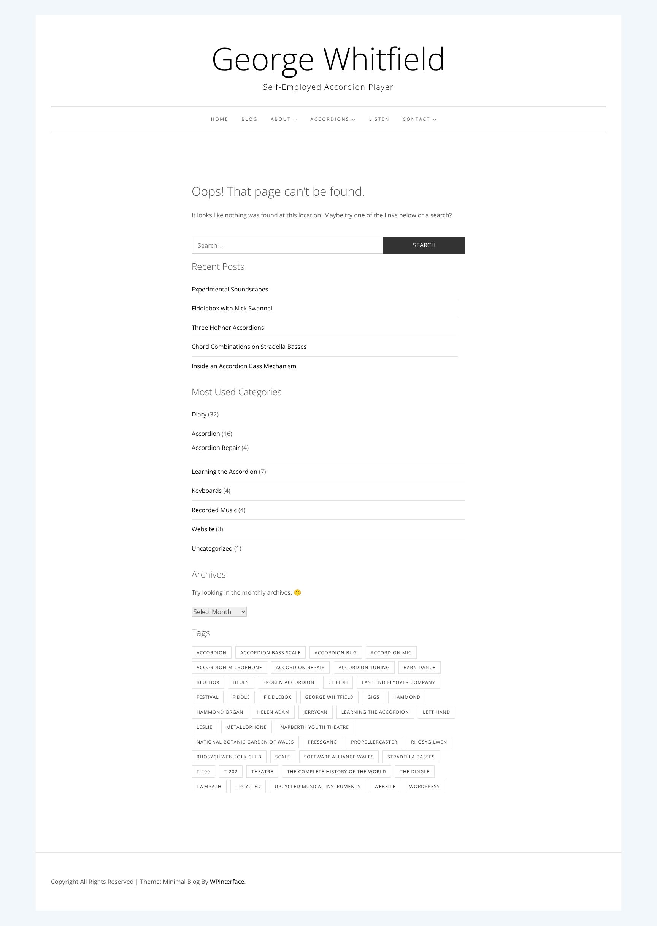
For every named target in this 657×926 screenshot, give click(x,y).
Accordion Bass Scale (270, 652)
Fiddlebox (278, 697)
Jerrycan (315, 712)
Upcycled (248, 786)
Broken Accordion (289, 682)
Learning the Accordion (224, 471)
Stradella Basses (411, 756)
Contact (416, 119)
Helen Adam (273, 712)
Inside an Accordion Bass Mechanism (244, 366)
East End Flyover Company (398, 682)
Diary (199, 414)
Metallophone (246, 727)
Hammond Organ (220, 712)
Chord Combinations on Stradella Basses (249, 346)
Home (220, 119)
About (281, 119)
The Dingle (415, 771)
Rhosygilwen (429, 742)
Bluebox (208, 682)
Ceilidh (338, 682)
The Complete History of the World (336, 771)
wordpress (424, 786)
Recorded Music (214, 510)
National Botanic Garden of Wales (245, 742)
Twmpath (209, 786)
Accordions (329, 119)
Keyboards (207, 490)
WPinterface (227, 881)
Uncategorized (212, 548)
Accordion (206, 433)
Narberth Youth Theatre (315, 727)
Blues (241, 682)
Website (203, 529)
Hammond (407, 697)
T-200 (203, 771)
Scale (282, 756)
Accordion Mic (391, 652)
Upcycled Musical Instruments (318, 786)
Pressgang (323, 742)
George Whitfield (328, 58)
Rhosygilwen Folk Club (229, 756)
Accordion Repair (216, 447)
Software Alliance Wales (339, 756)
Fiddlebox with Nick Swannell (233, 308)
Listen (379, 119)
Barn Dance (419, 667)
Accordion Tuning (364, 667)
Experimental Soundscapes (230, 289)
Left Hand (436, 712)
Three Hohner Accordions (228, 327)
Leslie (205, 727)
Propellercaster (374, 742)
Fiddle (241, 697)
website (385, 786)
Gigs (373, 697)
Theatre (262, 771)
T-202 (231, 771)
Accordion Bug (335, 652)
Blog (249, 119)
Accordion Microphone (229, 667)
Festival (208, 697)
